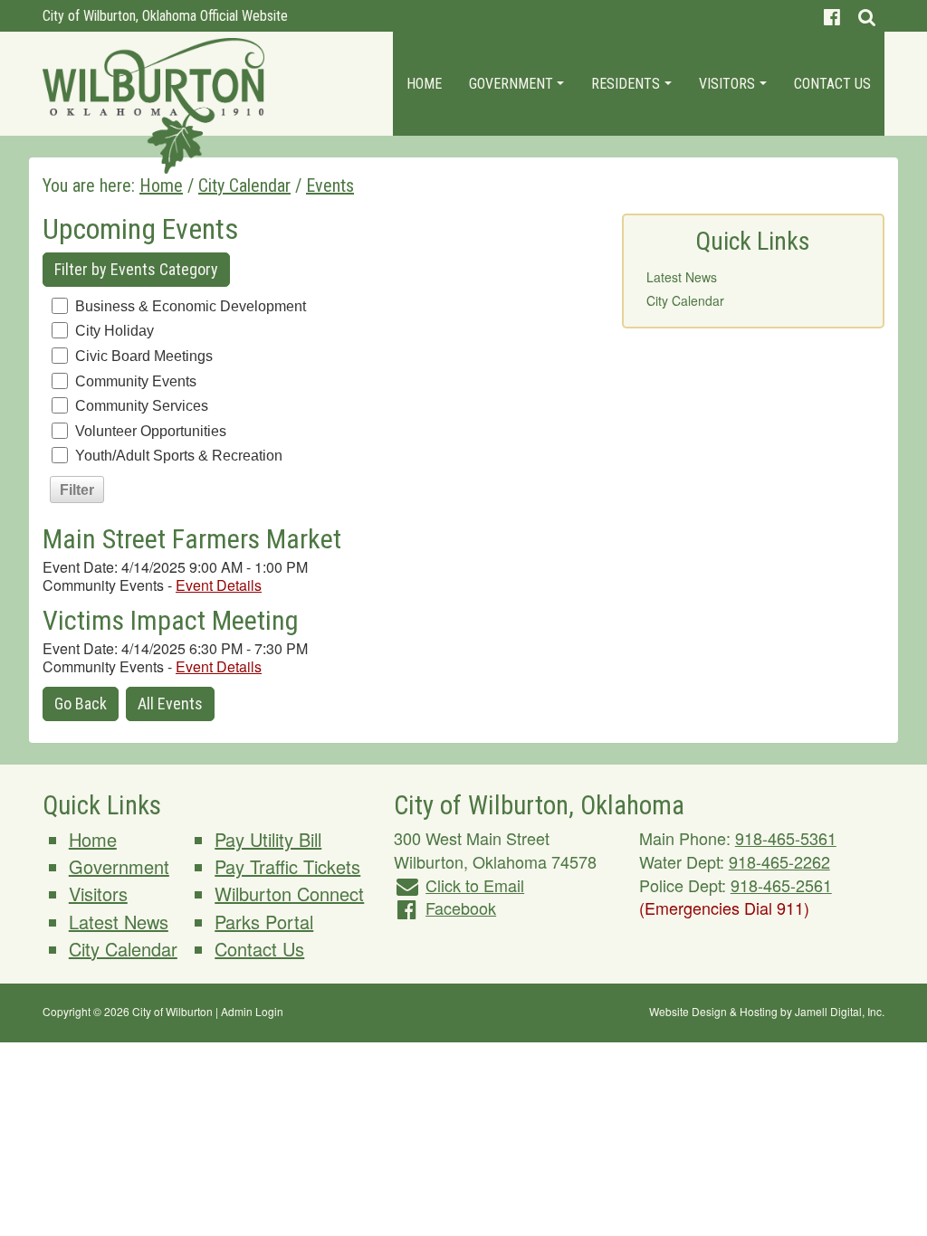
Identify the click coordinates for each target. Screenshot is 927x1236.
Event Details (219, 585)
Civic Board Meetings (144, 356)
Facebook (460, 907)
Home (424, 83)
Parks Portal (264, 921)
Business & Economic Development (190, 306)
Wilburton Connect (289, 893)
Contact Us (832, 83)
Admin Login (252, 1011)
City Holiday (114, 330)
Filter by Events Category (136, 269)
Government (513, 83)
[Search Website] (866, 16)
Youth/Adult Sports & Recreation (178, 455)
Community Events (135, 381)
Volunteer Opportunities (150, 431)
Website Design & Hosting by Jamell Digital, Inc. (766, 1011)
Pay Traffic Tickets (287, 866)
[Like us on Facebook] (832, 16)
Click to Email (474, 885)
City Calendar (685, 300)
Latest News (681, 277)
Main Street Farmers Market (192, 539)
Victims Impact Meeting (171, 620)
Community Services (141, 406)
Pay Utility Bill (268, 839)
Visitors (729, 83)
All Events (170, 703)
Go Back (80, 703)
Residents (627, 83)
